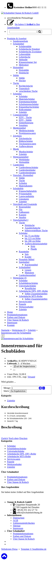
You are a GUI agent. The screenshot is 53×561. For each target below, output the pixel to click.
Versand (31, 377)
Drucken (23, 438)
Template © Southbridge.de (33, 549)
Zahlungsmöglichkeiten (24, 523)
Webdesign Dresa (9, 549)
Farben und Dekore (16, 479)
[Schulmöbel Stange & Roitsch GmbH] (20, 13)
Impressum (18, 528)
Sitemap (16, 525)
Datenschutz (18, 518)
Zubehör (32, 330)
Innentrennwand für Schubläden (16, 333)
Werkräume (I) (18, 330)
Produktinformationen (17, 477)
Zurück (4, 438)
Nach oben (14, 438)
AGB (15, 520)
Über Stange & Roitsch (18, 482)
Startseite (5, 330)
